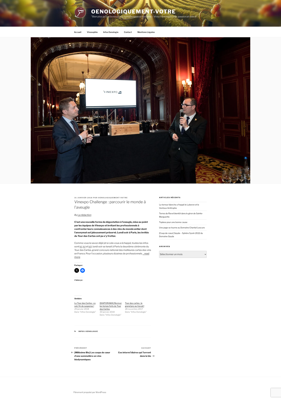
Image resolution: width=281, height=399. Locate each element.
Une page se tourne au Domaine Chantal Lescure (182, 227)
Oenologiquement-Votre (133, 11)
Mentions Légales (146, 32)
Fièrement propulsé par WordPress (89, 392)
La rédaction (84, 215)
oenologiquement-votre (113, 198)
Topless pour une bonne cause (173, 222)
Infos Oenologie (110, 32)
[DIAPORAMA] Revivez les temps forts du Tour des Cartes (111, 306)
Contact (128, 32)
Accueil (77, 32)
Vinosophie (92, 32)
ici (81, 246)
